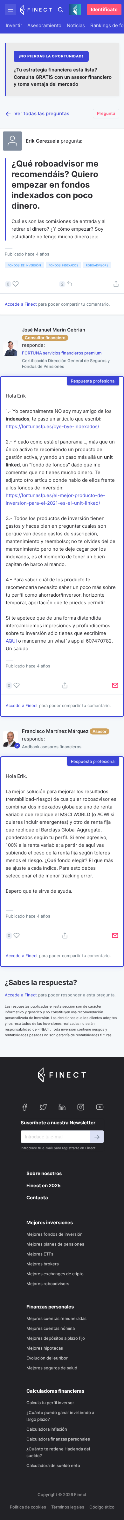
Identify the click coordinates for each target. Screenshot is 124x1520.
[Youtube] (100, 1108)
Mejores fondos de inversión (54, 1234)
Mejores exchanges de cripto (55, 1273)
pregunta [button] (106, 113)
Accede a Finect (21, 304)
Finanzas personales (50, 1307)
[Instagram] (81, 1108)
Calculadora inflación (46, 1429)
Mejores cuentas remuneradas (56, 1318)
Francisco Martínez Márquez (55, 731)
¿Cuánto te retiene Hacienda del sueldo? (58, 1452)
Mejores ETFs (39, 1253)
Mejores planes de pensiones (55, 1244)
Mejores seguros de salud (51, 1367)
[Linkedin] (62, 1108)
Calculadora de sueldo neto (53, 1465)
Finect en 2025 (43, 1185)
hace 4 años (38, 665)
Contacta (37, 1198)
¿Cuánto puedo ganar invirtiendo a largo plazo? (60, 1416)
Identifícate (104, 9)
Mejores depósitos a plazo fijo (55, 1338)
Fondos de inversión (24, 264)
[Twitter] (43, 1108)
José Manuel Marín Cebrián (53, 330)
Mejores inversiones (49, 1222)
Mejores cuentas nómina (50, 1328)
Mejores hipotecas (44, 1348)
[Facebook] (24, 1108)
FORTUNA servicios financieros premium (61, 352)
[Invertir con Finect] (36, 9)
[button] (10, 9)
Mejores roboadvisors (47, 1283)
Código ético (101, 1506)
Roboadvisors (97, 264)
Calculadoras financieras (55, 1391)
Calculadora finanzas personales (58, 1439)
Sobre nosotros (44, 1173)
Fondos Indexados (63, 264)
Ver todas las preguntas (41, 113)
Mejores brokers (42, 1263)
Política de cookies (28, 1506)
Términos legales (67, 1506)
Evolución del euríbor (47, 1357)
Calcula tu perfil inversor (50, 1402)
